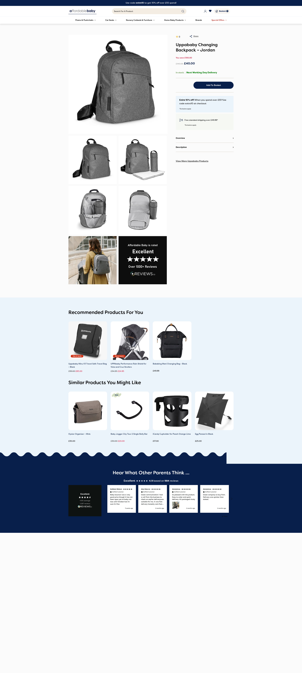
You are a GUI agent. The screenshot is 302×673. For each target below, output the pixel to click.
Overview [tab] (180, 138)
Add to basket (213, 85)
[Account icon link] (205, 11)
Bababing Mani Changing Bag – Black (170, 364)
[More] (191, 36)
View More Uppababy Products (192, 161)
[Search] (183, 11)
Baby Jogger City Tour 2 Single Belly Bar (129, 434)
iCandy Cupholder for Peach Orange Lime (172, 434)
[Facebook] (210, 11)
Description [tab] (181, 147)
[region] (168, 499)
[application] (94, 20)
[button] (104, 499)
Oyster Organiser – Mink (79, 434)
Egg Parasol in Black (204, 434)
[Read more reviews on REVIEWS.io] (85, 506)
